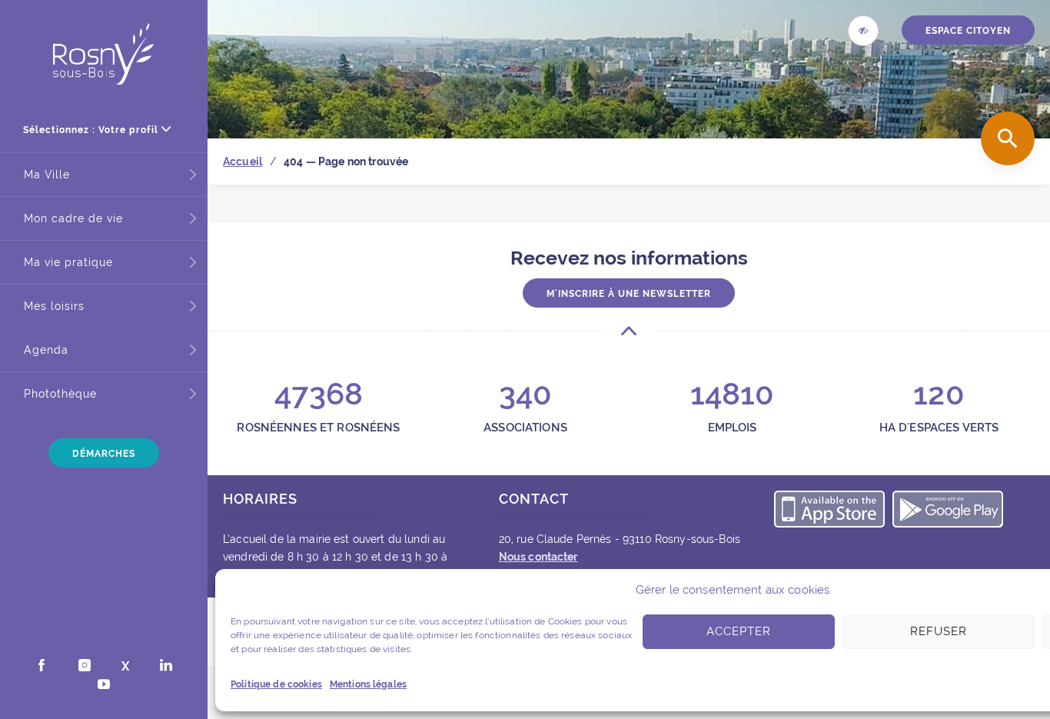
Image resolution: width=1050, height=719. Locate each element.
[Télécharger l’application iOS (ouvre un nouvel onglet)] (829, 511)
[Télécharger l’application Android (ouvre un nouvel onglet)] (947, 511)
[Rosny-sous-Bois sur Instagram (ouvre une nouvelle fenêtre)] (84, 667)
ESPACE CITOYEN (968, 30)
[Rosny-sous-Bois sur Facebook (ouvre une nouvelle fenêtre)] (41, 667)
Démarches (103, 453)
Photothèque (60, 394)
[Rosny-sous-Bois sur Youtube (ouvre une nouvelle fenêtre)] (104, 686)
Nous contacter (538, 557)
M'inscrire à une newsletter (629, 293)
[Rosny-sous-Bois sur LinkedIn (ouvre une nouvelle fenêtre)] (166, 667)
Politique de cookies (276, 684)
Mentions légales (368, 684)
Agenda (46, 350)
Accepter (738, 631)
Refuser (938, 631)
